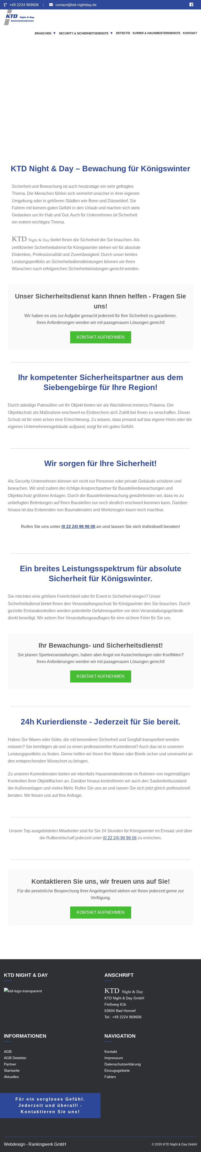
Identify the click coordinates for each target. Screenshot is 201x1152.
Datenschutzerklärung (122, 1064)
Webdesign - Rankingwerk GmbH (35, 1144)
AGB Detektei (15, 1058)
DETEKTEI (123, 33)
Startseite (12, 1070)
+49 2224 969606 (24, 5)
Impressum (113, 1058)
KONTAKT (190, 33)
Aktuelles (11, 1077)
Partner (10, 1064)
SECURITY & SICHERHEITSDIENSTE (83, 33)
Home (59, 110)
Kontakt (110, 1051)
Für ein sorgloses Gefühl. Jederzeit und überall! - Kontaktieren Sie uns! (50, 1105)
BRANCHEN (43, 33)
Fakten (110, 1077)
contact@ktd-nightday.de (76, 5)
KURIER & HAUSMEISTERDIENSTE (156, 33)
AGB (8, 1051)
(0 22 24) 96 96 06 (78, 526)
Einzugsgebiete (82, 110)
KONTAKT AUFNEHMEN (101, 337)
